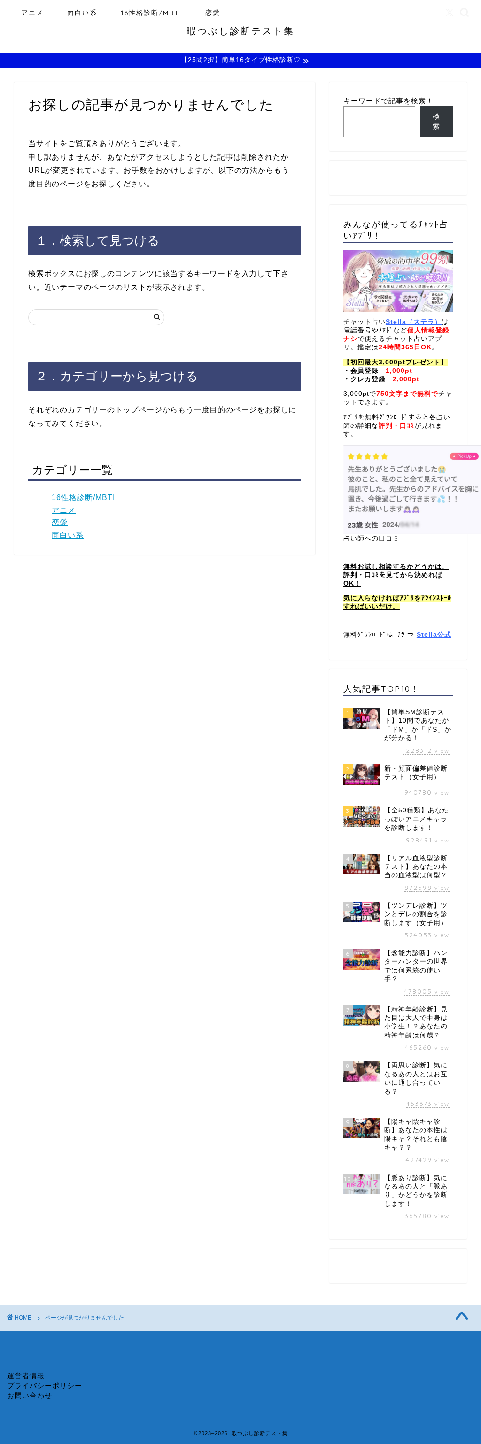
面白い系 (82, 12)
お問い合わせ (29, 1395)
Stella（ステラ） (414, 321)
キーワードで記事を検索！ (388, 101)
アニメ (32, 12)
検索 (436, 121)
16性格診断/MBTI (151, 12)
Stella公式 (434, 634)
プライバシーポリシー (44, 1386)
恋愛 (212, 12)
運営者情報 (26, 1376)
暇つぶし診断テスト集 (240, 31)
